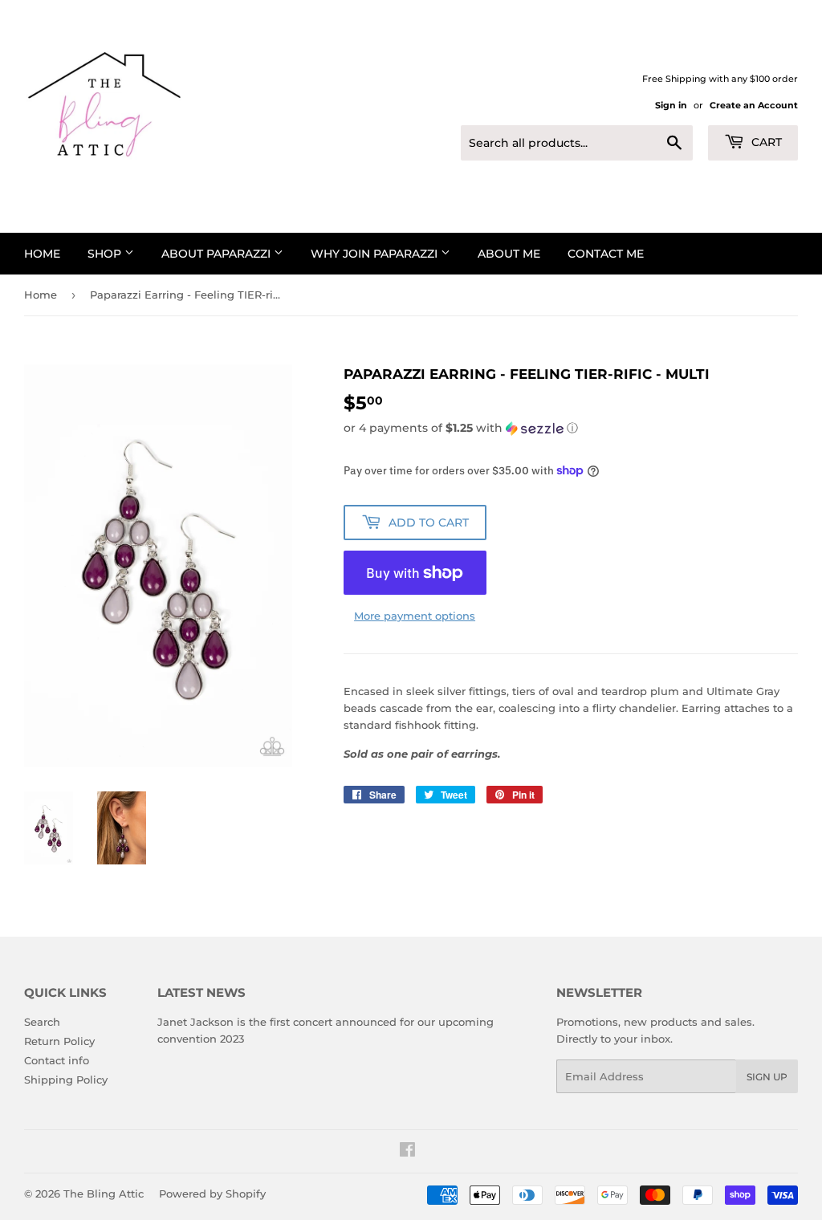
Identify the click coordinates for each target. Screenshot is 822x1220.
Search (42, 1021)
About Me (509, 253)
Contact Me (606, 253)
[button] (571, 428)
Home (42, 253)
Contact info (56, 1060)
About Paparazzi (217, 253)
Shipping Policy (66, 1079)
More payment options (414, 615)
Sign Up (767, 1077)
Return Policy (59, 1041)
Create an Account (754, 105)
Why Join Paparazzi (376, 253)
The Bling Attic (103, 1193)
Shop (105, 253)
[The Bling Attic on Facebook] (407, 1151)
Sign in (671, 105)
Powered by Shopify (212, 1193)
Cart (765, 142)
